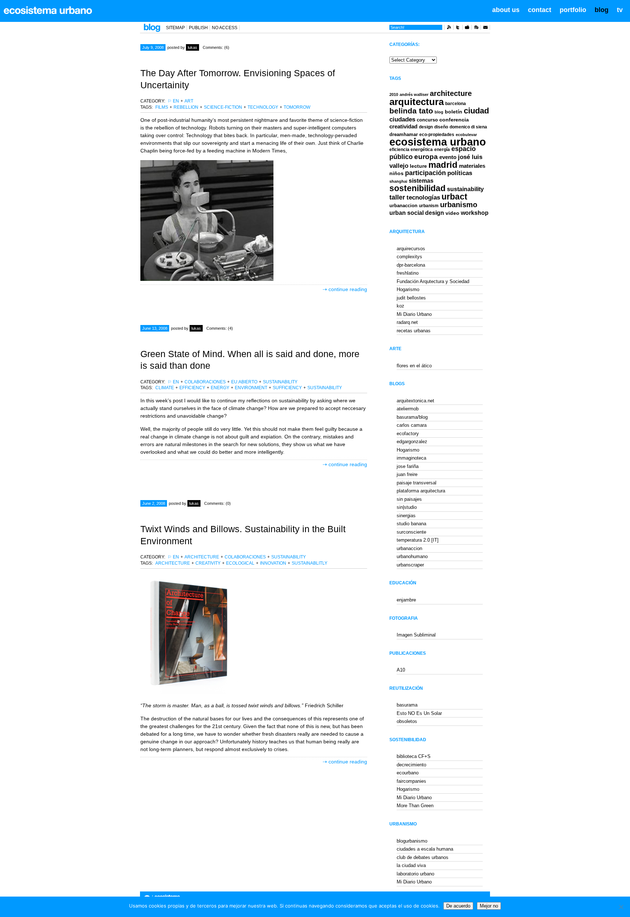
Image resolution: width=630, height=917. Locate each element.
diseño (441, 126)
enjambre (406, 600)
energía (442, 149)
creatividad (403, 126)
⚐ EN (173, 101)
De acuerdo (458, 906)
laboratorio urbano (415, 874)
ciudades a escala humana (425, 849)
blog (601, 9)
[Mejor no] (621, 906)
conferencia (454, 120)
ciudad (476, 110)
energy (220, 387)
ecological (240, 563)
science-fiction (223, 107)
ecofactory (408, 433)
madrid (443, 165)
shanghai (398, 181)
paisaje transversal (416, 482)
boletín (453, 112)
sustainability (280, 381)
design (426, 126)
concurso (427, 120)
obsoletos (407, 721)
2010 (393, 94)
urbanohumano (412, 556)
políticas (459, 173)
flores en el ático (414, 365)
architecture (201, 557)
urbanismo (458, 205)
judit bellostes (411, 298)
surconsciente (411, 532)
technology (263, 107)
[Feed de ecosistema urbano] (448, 28)
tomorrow (297, 107)
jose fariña (408, 466)
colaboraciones (205, 381)
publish (198, 27)
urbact (454, 196)
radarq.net (407, 322)
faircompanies (411, 781)
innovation (273, 563)
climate (164, 387)
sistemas (421, 181)
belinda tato (411, 111)
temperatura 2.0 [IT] (418, 540)
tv (620, 9)
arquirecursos (411, 248)
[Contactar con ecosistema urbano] (485, 28)
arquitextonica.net (415, 400)
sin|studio (407, 507)
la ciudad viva (411, 865)
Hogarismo (408, 289)
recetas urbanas (414, 330)
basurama (407, 705)
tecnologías (423, 197)
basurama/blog (412, 417)
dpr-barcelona (411, 265)
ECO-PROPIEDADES (436, 134)
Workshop (475, 212)
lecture (418, 166)
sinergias (406, 515)
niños (396, 173)
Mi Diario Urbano (414, 314)
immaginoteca (411, 458)
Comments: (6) (216, 47)
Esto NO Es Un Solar (419, 713)
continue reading (347, 289)
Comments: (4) (219, 328)
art (188, 101)
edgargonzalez (412, 441)
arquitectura (416, 102)
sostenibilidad (417, 188)
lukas (192, 47)
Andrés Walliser (414, 94)
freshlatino (408, 273)
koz (400, 306)
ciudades (402, 119)
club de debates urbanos (422, 857)
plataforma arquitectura (421, 491)
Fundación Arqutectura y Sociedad (433, 281)
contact (539, 9)
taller (397, 197)
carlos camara (412, 425)
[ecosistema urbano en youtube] (467, 28)
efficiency (192, 387)
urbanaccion (403, 205)
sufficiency (287, 387)
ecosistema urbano (437, 142)
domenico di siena (468, 126)
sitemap (175, 27)
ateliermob (408, 408)
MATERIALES (472, 166)
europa (426, 156)
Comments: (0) (217, 503)
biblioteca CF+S (414, 756)
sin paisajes (409, 499)
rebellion (186, 107)
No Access (224, 27)
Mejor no (489, 906)
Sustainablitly (309, 563)
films (161, 107)
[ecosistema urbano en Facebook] (476, 28)
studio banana (411, 523)
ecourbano (408, 772)
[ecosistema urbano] (48, 10)
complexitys (409, 256)
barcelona (455, 103)
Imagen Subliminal (416, 635)
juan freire (407, 474)
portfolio (573, 9)
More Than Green (415, 805)
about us (506, 9)
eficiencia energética (411, 149)
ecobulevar (466, 134)
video (452, 213)
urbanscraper (410, 565)
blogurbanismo (412, 841)
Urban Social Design (416, 213)
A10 (401, 670)
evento (447, 157)
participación (425, 173)
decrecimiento (411, 764)
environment (251, 387)
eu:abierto (244, 381)
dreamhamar (403, 134)
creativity (208, 563)
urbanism (429, 205)
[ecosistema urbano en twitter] (457, 28)
